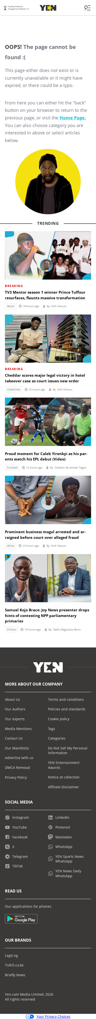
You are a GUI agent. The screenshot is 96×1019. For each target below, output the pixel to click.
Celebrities (13, 389)
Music (11, 306)
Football (12, 467)
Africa (10, 545)
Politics (11, 629)
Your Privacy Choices (53, 1016)
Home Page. (73, 118)
